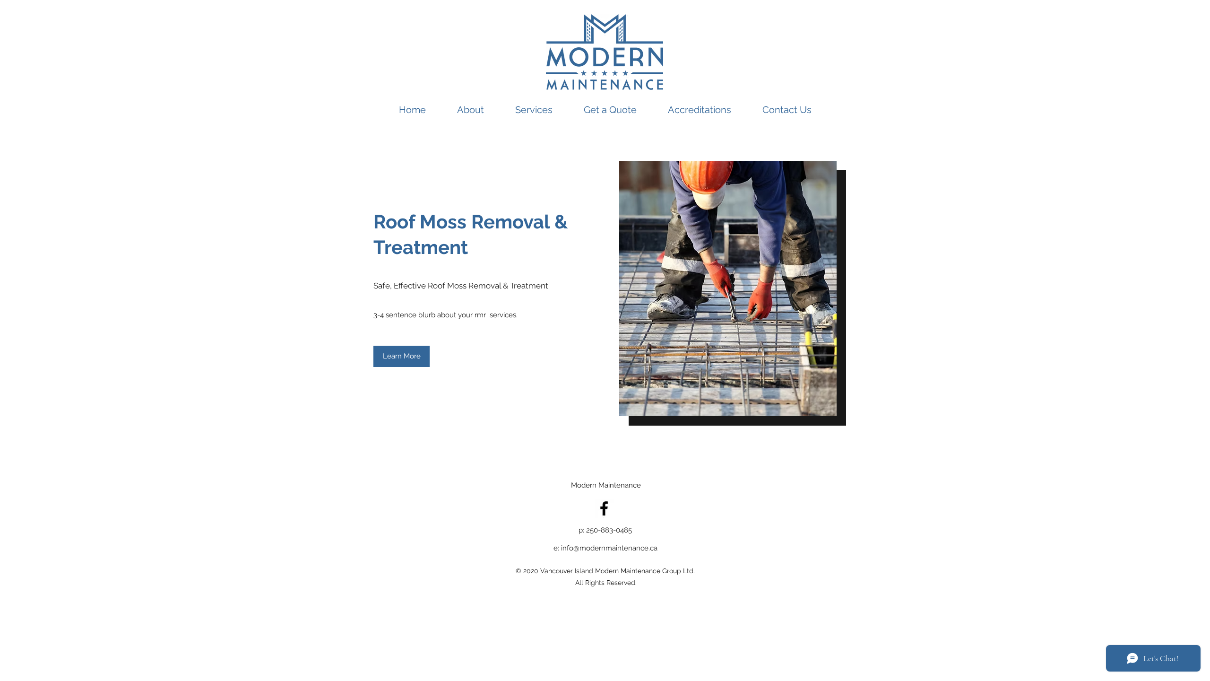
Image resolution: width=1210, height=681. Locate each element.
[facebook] (604, 508)
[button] (401, 356)
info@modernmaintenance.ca (609, 548)
